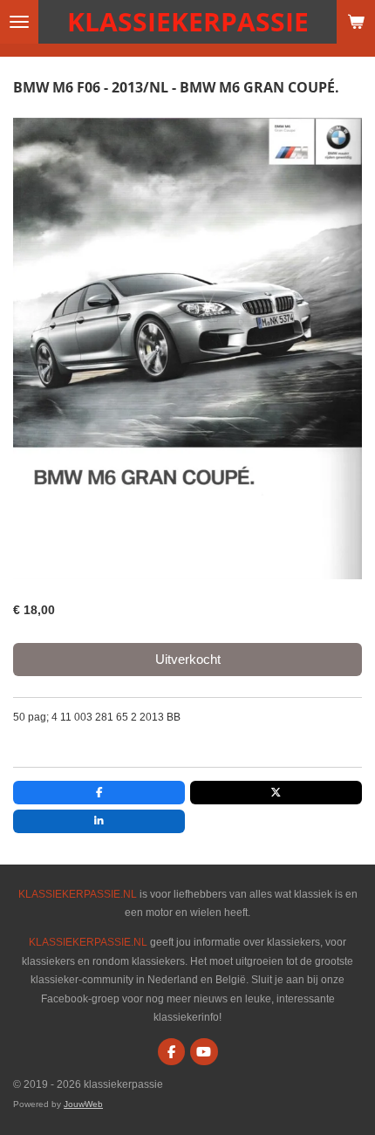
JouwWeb (83, 1104)
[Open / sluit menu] (19, 22)
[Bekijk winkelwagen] (356, 22)
